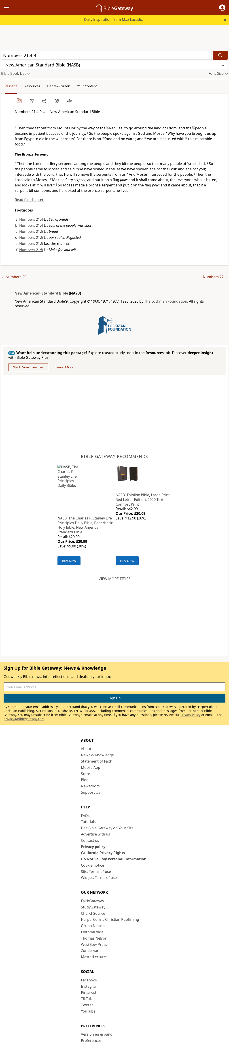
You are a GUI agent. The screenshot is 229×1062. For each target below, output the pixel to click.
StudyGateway (93, 907)
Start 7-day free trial (28, 367)
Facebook (89, 980)
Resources (32, 86)
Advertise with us (95, 834)
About (86, 748)
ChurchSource (93, 913)
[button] (222, 7)
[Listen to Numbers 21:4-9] (69, 100)
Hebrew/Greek (58, 86)
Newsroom (90, 786)
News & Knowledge (97, 754)
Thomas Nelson (94, 938)
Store (85, 773)
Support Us (90, 792)
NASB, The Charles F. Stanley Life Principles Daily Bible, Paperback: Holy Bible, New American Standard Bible (85, 525)
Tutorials (88, 821)
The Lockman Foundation (165, 301)
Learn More (64, 367)
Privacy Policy (190, 715)
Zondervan (90, 950)
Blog (85, 779)
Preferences (91, 1040)
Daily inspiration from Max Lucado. (113, 19)
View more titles (115, 578)
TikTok (86, 998)
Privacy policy (93, 846)
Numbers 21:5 (31, 231)
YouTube (88, 1011)
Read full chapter (29, 199)
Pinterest (88, 992)
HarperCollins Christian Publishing (110, 919)
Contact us (90, 840)
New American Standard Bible (41, 293)
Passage (11, 86)
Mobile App (90, 767)
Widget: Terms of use (99, 877)
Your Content (87, 86)
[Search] (220, 55)
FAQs (85, 815)
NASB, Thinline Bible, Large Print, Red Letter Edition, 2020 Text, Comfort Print (143, 499)
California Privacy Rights (103, 852)
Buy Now (69, 560)
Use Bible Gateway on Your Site (107, 827)
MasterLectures (94, 956)
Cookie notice (92, 865)
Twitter (87, 1004)
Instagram (90, 986)
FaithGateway (92, 900)
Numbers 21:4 (31, 219)
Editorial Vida (92, 932)
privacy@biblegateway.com (24, 719)
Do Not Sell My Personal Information (113, 859)
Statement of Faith (96, 761)
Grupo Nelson (93, 925)
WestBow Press (94, 944)
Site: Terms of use (96, 871)
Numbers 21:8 (31, 249)
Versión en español (97, 1034)
